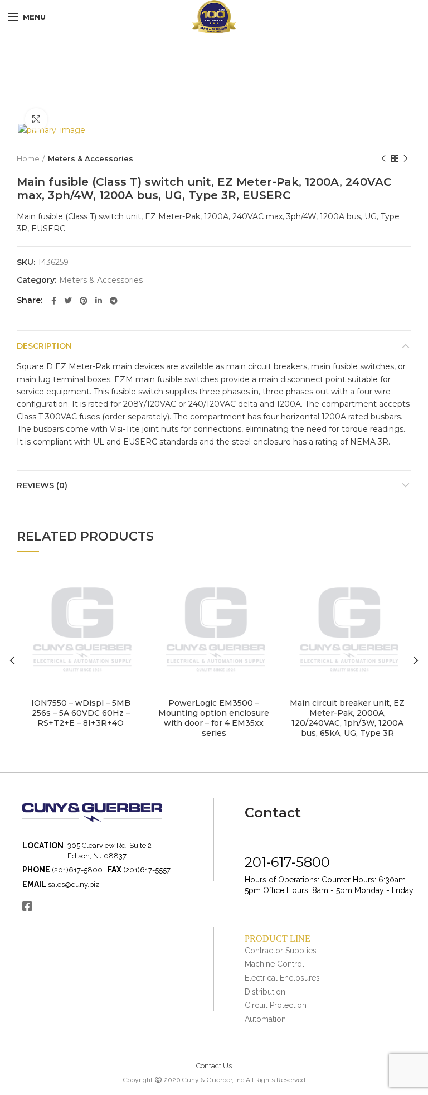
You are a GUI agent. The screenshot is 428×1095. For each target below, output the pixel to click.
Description (44, 346)
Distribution (265, 991)
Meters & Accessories (90, 158)
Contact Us (214, 1066)
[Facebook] (53, 300)
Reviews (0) (42, 485)
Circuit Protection (276, 1005)
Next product (405, 158)
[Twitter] (68, 300)
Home (28, 158)
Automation (265, 1019)
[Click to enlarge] (36, 119)
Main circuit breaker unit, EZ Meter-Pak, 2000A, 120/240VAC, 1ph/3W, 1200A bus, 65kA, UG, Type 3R (347, 718)
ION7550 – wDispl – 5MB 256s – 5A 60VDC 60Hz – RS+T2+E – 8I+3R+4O (80, 713)
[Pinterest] (83, 300)
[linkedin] (98, 300)
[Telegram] (113, 300)
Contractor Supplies (281, 950)
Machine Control (274, 963)
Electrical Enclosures (282, 977)
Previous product (383, 158)
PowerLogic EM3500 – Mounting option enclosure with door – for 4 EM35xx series (213, 718)
